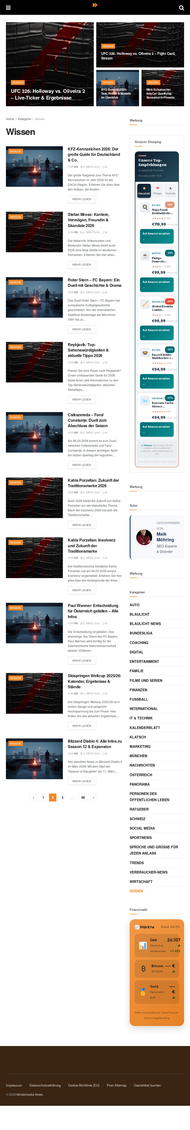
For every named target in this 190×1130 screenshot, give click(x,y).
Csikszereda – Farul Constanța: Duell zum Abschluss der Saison (88, 420)
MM (19, 106)
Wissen (18, 82)
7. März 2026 (34, 106)
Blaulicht (140, 614)
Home (10, 119)
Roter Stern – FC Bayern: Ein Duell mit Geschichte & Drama (94, 282)
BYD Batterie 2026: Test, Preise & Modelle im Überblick (116, 93)
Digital (136, 651)
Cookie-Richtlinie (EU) (83, 1085)
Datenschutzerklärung (45, 1085)
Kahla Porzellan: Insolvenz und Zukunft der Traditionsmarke (92, 545)
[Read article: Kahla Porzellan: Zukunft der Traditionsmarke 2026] (34, 498)
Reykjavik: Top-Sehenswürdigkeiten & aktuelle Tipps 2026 (88, 350)
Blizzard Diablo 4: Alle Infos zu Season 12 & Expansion (95, 743)
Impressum (14, 1085)
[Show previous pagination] (33, 798)
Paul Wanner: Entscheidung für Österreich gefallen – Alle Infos (93, 611)
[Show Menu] (8, 7)
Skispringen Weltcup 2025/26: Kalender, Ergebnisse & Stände (94, 681)
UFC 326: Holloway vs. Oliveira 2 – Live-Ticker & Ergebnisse (48, 94)
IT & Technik (141, 717)
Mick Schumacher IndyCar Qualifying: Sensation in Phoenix (160, 93)
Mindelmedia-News (30, 1094)
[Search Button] (181, 7)
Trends (137, 862)
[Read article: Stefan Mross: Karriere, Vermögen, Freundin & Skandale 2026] (34, 232)
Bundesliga (141, 632)
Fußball (139, 699)
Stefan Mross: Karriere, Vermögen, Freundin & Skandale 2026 (88, 219)
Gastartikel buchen (147, 1085)
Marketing (140, 746)
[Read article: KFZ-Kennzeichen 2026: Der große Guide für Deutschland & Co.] (34, 166)
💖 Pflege (157, 191)
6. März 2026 (91, 166)
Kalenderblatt (145, 727)
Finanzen (138, 689)
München (138, 755)
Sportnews (141, 837)
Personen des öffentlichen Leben (149, 796)
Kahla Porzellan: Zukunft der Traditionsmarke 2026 (93, 482)
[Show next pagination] (93, 798)
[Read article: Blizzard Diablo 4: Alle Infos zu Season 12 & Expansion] (34, 758)
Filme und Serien (146, 680)
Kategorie (24, 119)
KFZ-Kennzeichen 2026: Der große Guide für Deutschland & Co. (94, 154)
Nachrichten (142, 765)
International (144, 708)
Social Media (142, 828)
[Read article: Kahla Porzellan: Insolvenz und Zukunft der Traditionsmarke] (34, 557)
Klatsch (138, 736)
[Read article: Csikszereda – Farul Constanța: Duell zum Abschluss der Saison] (34, 432)
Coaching (139, 642)
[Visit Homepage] (95, 7)
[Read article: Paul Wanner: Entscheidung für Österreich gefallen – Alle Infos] (34, 623)
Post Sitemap (116, 1085)
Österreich (141, 774)
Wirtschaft (141, 881)
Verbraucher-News (148, 872)
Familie (136, 670)
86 (83, 797)
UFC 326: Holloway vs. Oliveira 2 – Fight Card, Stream (138, 56)
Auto (135, 604)
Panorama (140, 784)
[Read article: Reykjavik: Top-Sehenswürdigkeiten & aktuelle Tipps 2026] (34, 362)
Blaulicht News (145, 623)
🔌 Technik (170, 191)
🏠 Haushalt (144, 191)
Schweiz (137, 818)
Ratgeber (139, 809)
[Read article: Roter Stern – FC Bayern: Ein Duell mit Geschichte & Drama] (34, 297)
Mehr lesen (84, 198)
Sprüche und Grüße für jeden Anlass (154, 850)
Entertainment (144, 661)
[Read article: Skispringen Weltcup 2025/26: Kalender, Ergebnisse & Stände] (34, 693)
